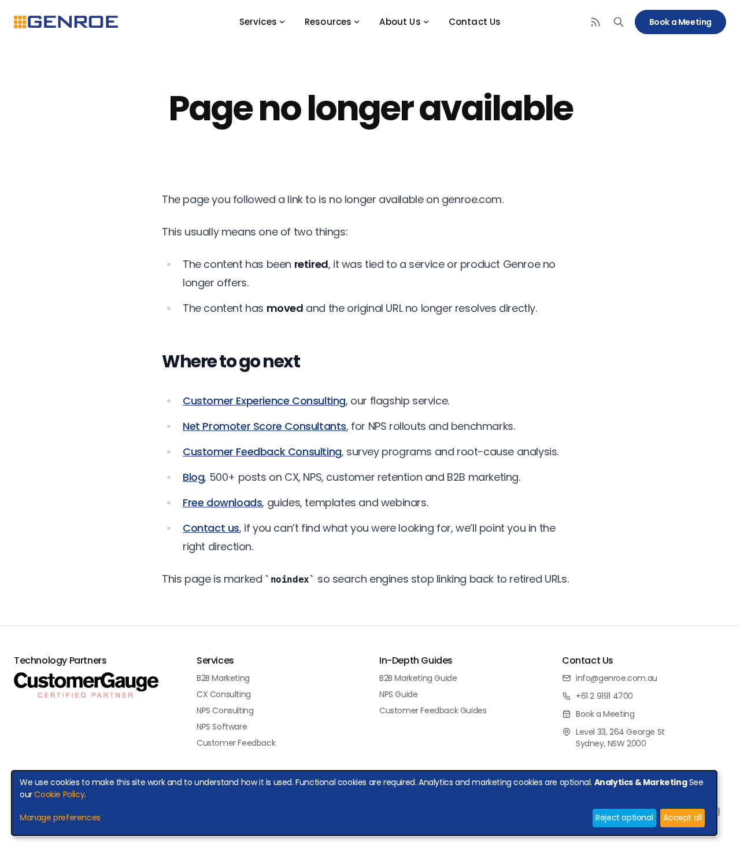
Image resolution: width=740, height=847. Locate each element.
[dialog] (364, 803)
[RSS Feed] (595, 22)
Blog (193, 477)
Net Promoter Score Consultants (264, 426)
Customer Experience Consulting (264, 400)
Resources (328, 22)
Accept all (682, 817)
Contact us (211, 528)
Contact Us (475, 22)
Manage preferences (60, 817)
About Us (399, 22)
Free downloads (222, 502)
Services (258, 22)
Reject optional (624, 817)
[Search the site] (618, 22)
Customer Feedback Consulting (262, 451)
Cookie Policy (59, 794)
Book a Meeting (680, 22)
